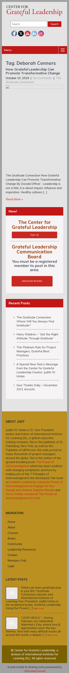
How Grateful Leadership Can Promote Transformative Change (33, 71)
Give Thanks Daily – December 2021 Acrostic (37, 387)
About (11, 527)
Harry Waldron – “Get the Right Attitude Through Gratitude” (37, 336)
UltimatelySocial (34, 671)
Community (15, 544)
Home (11, 521)
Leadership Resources (22, 549)
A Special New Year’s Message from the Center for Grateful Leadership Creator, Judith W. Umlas (37, 370)
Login (11, 566)
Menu (8, 50)
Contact (12, 555)
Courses (13, 532)
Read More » (14, 199)
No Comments (42, 78)
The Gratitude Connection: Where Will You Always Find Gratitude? (35, 321)
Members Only (17, 560)
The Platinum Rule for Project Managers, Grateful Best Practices (36, 351)
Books (12, 538)
